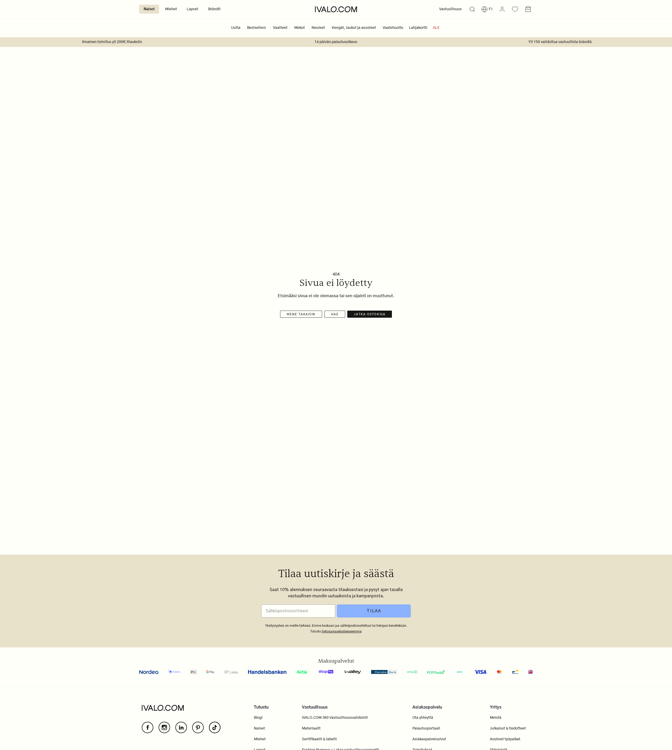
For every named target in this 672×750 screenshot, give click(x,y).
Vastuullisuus (450, 9)
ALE (436, 28)
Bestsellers (256, 28)
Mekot (299, 28)
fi (491, 9)
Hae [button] (335, 314)
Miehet (171, 9)
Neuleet (318, 28)
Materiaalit (311, 728)
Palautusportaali (426, 728)
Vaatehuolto (393, 28)
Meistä (495, 718)
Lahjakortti (418, 28)
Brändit (214, 9)
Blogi (258, 718)
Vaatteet (280, 28)
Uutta (235, 28)
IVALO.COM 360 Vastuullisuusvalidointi (335, 718)
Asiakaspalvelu (427, 707)
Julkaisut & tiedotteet (508, 728)
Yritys (495, 707)
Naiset (149, 9)
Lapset (192, 9)
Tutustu (261, 707)
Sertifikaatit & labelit (319, 739)
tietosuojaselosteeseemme (341, 631)
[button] (472, 9)
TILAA (374, 611)
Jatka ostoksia (369, 314)
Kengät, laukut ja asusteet (354, 28)
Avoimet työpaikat (505, 739)
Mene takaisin (301, 314)
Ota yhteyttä (422, 718)
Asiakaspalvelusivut (429, 739)
